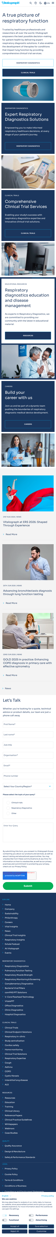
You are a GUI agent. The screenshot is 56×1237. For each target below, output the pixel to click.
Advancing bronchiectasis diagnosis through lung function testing (27, 592)
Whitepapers (11, 1124)
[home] (11, 3)
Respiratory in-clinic (15, 1036)
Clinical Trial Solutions (16, 1054)
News (7, 931)
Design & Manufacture (15, 1151)
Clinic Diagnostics (14, 1010)
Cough (8, 1062)
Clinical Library (12, 1111)
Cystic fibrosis (12, 1076)
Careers (9, 922)
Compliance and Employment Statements (24, 1191)
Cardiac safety (12, 1045)
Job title (6, 740)
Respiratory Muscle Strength (19, 975)
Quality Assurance (13, 1146)
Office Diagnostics (14, 1005)
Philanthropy (11, 918)
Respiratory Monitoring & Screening (22, 979)
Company (9, 909)
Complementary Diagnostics (19, 983)
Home (8, 904)
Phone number (9, 771)
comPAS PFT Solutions (16, 992)
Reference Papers (13, 1115)
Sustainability (11, 913)
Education (10, 1102)
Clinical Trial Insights (15, 935)
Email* (5, 761)
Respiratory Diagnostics (17, 966)
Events (8, 953)
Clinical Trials (11, 1027)
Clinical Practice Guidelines (18, 1119)
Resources (10, 1098)
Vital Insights (11, 926)
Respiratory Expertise (15, 1058)
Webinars (9, 1128)
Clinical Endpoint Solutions (18, 1032)
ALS (7, 1084)
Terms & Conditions (14, 1180)
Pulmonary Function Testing (18, 970)
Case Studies (11, 1133)
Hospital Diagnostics (15, 1014)
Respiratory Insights (15, 939)
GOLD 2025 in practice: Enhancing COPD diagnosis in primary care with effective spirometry (27, 663)
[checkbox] (28, 808)
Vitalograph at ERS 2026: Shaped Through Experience (25, 523)
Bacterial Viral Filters (15, 988)
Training (9, 1106)
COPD (8, 1071)
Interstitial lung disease (16, 1080)
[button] (6, 1196)
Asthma (9, 1067)
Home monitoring (14, 1049)
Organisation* (9, 751)
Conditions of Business (15, 1186)
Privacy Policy (21, 866)
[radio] (28, 803)
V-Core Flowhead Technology (19, 997)
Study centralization (14, 1041)
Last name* (7, 730)
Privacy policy (47, 1196)
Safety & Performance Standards (20, 1157)
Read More (11, 534)
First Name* (8, 720)
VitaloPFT (9, 1001)
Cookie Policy (11, 1174)
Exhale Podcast (12, 944)
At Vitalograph (12, 948)
